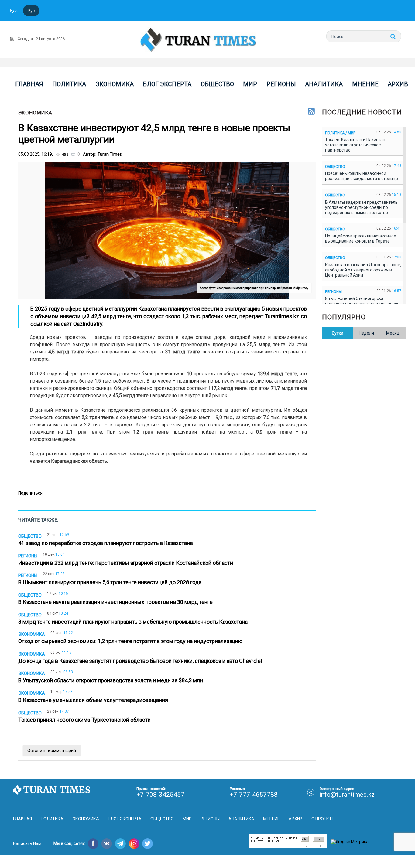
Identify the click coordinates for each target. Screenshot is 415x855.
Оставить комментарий (51, 750)
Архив (398, 84)
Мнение (365, 84)
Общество (217, 84)
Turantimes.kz (281, 316)
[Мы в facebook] (93, 843)
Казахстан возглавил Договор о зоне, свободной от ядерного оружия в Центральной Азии (363, 270)
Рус (31, 10)
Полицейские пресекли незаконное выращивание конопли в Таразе (360, 238)
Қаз (14, 10)
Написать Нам (27, 843)
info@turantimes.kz (347, 794)
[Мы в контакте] (106, 843)
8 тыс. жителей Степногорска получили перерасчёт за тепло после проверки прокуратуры (362, 303)
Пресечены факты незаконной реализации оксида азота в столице (362, 176)
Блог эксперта (167, 84)
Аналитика (324, 84)
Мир (250, 84)
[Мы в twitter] (147, 843)
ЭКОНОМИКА (35, 113)
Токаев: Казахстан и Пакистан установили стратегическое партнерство (355, 144)
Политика (69, 84)
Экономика (114, 84)
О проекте (322, 818)
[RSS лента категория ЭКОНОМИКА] (311, 112)
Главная (29, 84)
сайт (66, 324)
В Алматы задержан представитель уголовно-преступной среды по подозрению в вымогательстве (361, 207)
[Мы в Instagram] (134, 843)
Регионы (281, 84)
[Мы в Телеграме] (120, 843)
